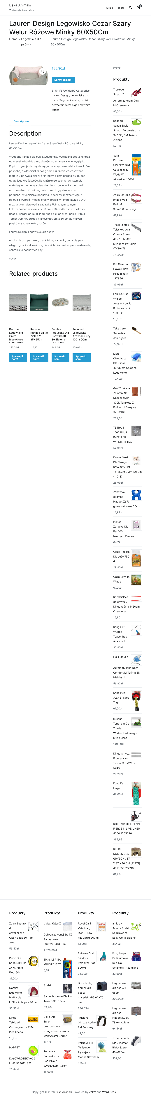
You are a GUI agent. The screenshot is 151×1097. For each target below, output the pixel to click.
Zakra (92, 1092)
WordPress (109, 1092)
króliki (84, 100)
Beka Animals (20, 5)
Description (21, 121)
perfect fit (58, 104)
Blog (121, 7)
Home (13, 39)
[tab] (21, 121)
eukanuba (73, 100)
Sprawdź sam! (63, 79)
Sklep (109, 7)
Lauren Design (60, 95)
